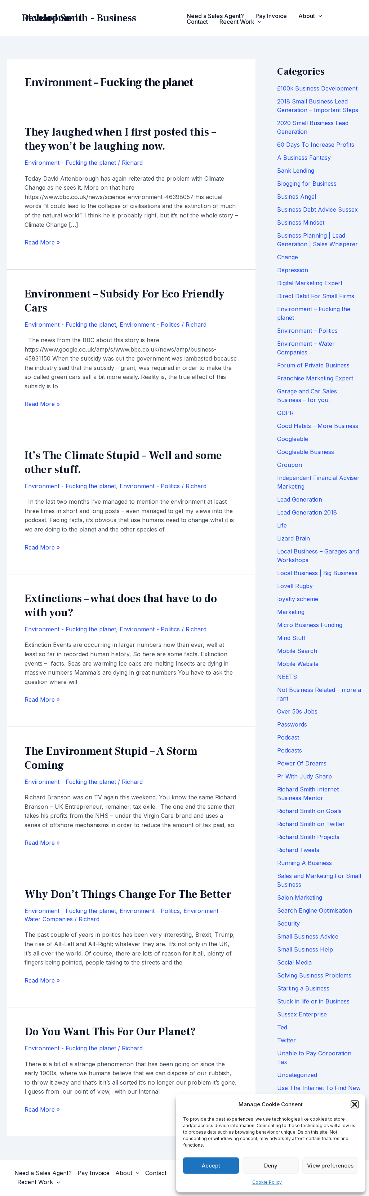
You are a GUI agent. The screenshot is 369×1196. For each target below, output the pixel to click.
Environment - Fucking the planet (70, 162)
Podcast (288, 737)
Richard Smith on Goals (309, 811)
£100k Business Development (317, 88)
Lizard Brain (293, 538)
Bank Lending (295, 170)
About (306, 16)
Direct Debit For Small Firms (315, 296)
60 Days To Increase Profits (315, 144)
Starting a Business (303, 988)
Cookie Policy (267, 1182)
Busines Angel (296, 196)
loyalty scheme (297, 599)
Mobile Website (298, 663)
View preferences (330, 1165)
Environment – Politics (307, 330)
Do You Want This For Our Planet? (110, 1032)
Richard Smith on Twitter (311, 824)
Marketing (290, 611)
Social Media (294, 962)
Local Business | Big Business (317, 573)
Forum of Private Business (313, 365)
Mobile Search (297, 650)
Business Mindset (300, 222)
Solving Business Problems (314, 975)
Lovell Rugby (295, 586)
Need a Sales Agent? (215, 16)
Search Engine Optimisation (314, 910)
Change (287, 257)
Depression (292, 270)
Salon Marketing (299, 897)
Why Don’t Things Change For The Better (128, 894)
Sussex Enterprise (302, 1014)
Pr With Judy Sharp (304, 776)
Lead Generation (299, 499)
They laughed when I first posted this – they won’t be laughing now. (120, 139)
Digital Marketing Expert (309, 283)
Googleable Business (305, 451)
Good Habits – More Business (317, 425)
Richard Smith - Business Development (79, 18)
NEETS (287, 676)
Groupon (289, 464)
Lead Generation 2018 (307, 512)
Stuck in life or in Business (313, 1001)
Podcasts (289, 750)
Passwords (292, 724)
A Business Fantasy (304, 157)
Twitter (286, 1040)
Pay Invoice (271, 16)
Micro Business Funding (309, 624)
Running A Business (304, 862)
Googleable (292, 438)
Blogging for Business (307, 183)
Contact (197, 22)
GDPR (285, 412)
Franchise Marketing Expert (315, 378)
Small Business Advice (307, 936)
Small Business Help (305, 949)
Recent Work (236, 22)
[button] (354, 1104)
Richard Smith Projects (308, 836)
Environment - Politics (150, 324)
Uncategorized (297, 1074)
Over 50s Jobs (297, 711)
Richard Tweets (298, 849)
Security (288, 923)
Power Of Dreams (301, 763)
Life (282, 525)
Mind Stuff (291, 637)
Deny (270, 1165)
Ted (282, 1027)
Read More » (42, 242)
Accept (211, 1165)
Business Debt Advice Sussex (317, 209)
